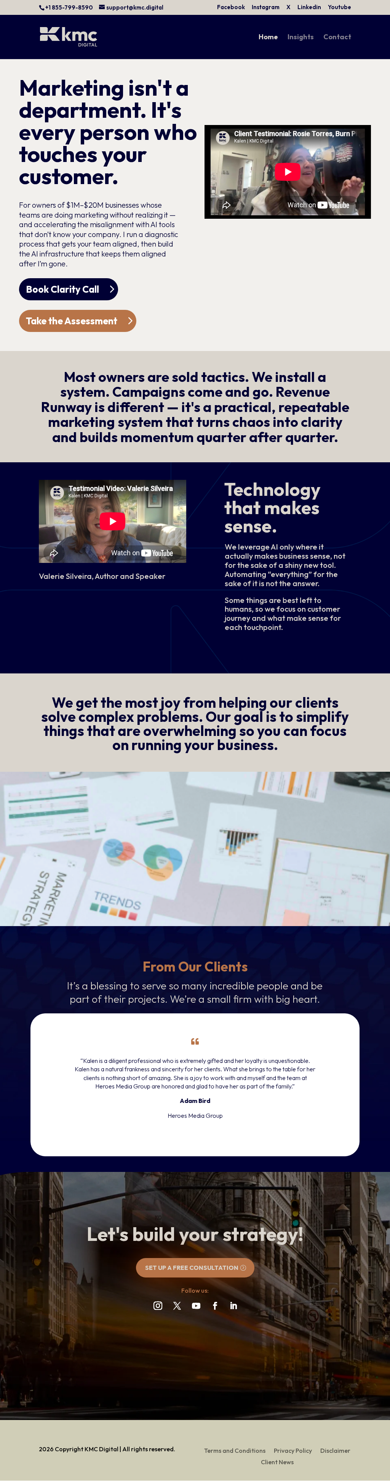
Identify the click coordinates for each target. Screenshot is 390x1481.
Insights (301, 37)
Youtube (339, 7)
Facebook (231, 7)
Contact (337, 37)
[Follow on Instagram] (157, 1305)
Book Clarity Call (62, 289)
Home (268, 37)
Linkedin (309, 7)
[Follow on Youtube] (196, 1305)
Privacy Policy (293, 1451)
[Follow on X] (177, 1305)
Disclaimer (335, 1451)
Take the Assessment (71, 321)
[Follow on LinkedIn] (233, 1305)
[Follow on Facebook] (215, 1305)
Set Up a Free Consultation (191, 1267)
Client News (277, 1462)
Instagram (266, 7)
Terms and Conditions (234, 1451)
